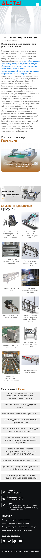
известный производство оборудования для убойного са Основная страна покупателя (20, 396)
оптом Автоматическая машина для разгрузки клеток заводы (20, 429)
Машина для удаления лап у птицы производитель (20, 421)
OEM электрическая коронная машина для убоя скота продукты (20, 476)
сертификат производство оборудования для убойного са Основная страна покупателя (20, 451)
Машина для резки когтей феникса (19, 413)
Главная (4, 38)
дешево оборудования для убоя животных (20, 405)
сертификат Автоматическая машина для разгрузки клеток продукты (19, 68)
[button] (36, 164)
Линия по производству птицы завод (20, 460)
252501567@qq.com (15, 499)
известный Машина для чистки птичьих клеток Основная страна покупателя (20, 440)
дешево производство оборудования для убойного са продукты (20, 467)
